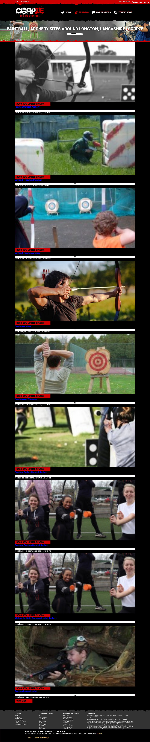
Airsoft (65, 718)
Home (68, 12)
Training (84, 12)
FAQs (16, 723)
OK (29, 737)
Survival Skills (68, 728)
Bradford (42, 728)
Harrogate (42, 724)
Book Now (30, 104)
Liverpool (42, 720)
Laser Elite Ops (67, 721)
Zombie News (125, 12)
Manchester (43, 717)
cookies (99, 734)
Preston (41, 725)
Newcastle (42, 721)
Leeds (40, 715)
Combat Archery (68, 720)
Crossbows (67, 724)
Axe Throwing (67, 727)
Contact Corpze (20, 721)
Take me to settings (41, 737)
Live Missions (103, 12)
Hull (40, 727)
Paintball (66, 715)
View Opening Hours (124, 1)
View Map (21, 701)
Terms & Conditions (21, 724)
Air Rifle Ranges (68, 725)
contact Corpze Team (24, 2)
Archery (65, 723)
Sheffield (42, 718)
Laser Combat (67, 717)
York (40, 723)
